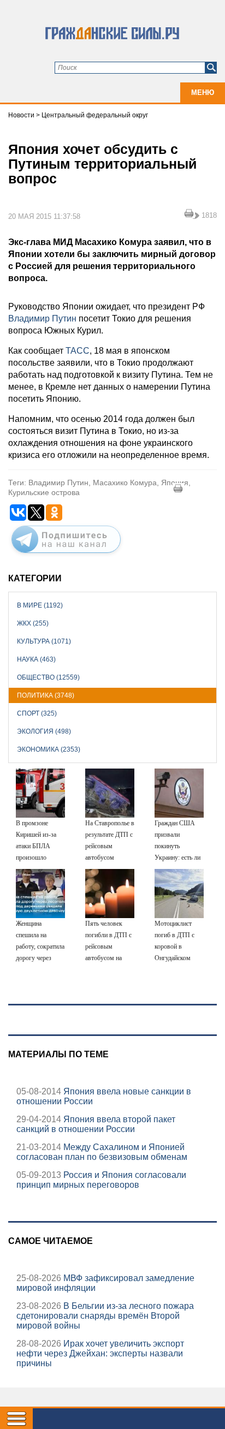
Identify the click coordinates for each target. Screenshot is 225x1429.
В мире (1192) (40, 605)
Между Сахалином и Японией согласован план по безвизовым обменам (101, 1152)
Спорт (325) (37, 713)
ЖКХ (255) (33, 623)
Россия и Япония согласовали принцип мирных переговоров (101, 1179)
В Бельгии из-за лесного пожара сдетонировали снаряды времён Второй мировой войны (105, 1315)
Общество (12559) (48, 677)
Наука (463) (36, 659)
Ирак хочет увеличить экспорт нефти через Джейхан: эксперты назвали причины (100, 1353)
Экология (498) (44, 731)
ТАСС (78, 350)
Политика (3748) (45, 695)
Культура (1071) (44, 641)
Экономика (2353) (48, 749)
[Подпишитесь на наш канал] (66, 555)
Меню (202, 92)
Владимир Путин (42, 318)
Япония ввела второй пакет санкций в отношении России (95, 1124)
